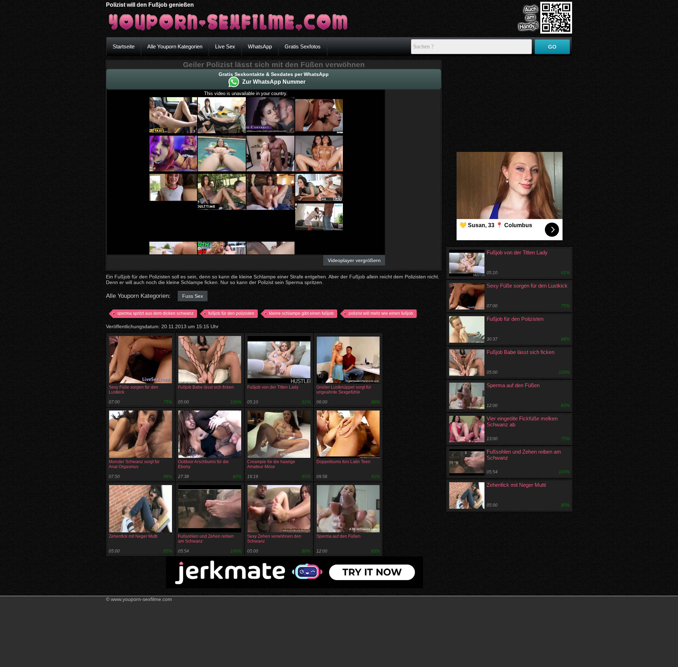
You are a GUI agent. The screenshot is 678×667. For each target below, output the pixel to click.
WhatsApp (260, 46)
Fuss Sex (192, 296)
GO (552, 47)
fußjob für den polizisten (231, 313)
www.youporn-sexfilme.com (141, 599)
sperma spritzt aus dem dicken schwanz (155, 313)
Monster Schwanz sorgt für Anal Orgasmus (134, 464)
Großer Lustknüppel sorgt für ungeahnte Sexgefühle (343, 390)
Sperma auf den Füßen (338, 536)
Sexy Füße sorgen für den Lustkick (527, 286)
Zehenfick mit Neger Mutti (133, 536)
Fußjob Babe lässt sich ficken (206, 387)
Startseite (124, 46)
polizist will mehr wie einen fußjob (381, 313)
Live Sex (225, 46)
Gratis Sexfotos (303, 46)
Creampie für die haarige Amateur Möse (271, 464)
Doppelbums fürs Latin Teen (343, 461)
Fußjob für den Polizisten (515, 319)
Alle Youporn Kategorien (174, 46)
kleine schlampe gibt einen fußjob (301, 313)
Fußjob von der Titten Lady (272, 387)
